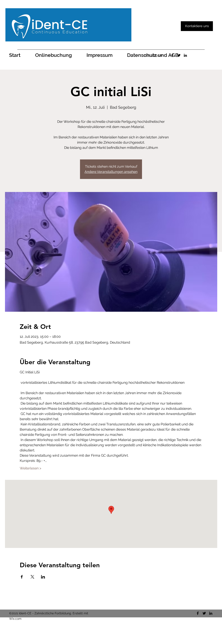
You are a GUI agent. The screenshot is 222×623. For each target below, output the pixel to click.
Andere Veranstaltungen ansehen (111, 172)
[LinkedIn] (185, 55)
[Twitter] (179, 55)
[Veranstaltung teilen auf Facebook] (22, 577)
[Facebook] (172, 55)
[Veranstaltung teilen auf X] (32, 577)
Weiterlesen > (30, 468)
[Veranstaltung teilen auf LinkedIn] (43, 577)
